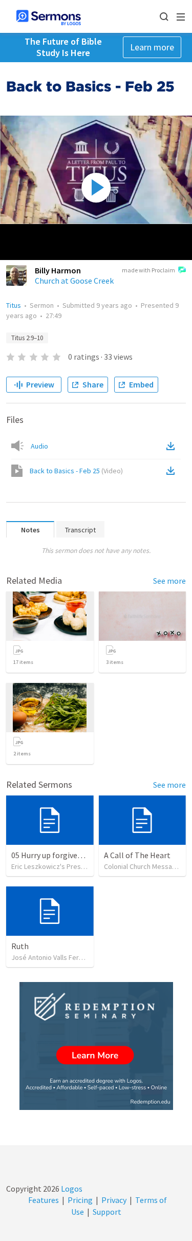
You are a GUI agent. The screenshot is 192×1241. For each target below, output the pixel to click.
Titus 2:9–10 (27, 338)
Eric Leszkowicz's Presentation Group (69, 866)
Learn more (152, 47)
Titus (13, 305)
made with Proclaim (148, 270)
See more (169, 581)
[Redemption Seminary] (96, 1046)
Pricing (80, 1200)
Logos (70, 1188)
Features (43, 1200)
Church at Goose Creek (74, 280)
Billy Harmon (58, 270)
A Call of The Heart (137, 855)
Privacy (113, 1200)
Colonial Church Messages (144, 866)
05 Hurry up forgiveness (52, 855)
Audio (39, 446)
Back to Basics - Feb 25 (76, 470)
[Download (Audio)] (172, 446)
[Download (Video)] (172, 470)
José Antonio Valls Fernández (56, 957)
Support (107, 1212)
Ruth (20, 946)
